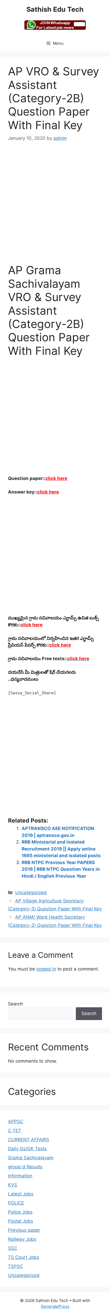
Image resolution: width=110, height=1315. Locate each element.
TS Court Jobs (23, 1257)
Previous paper (24, 1230)
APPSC (15, 1121)
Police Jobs (20, 1212)
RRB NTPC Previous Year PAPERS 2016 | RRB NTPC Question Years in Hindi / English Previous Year (61, 869)
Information (20, 1175)
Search (15, 1003)
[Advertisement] (55, 206)
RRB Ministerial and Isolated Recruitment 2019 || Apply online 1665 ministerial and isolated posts (61, 848)
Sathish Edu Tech (55, 9)
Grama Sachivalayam (30, 1157)
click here (56, 478)
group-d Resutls (25, 1166)
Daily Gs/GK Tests (27, 1148)
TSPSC (15, 1266)
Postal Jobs (20, 1221)
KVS (12, 1184)
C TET (14, 1130)
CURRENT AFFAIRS (28, 1139)
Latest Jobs (20, 1194)
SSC (12, 1248)
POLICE (16, 1203)
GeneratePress (55, 1306)
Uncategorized (31, 892)
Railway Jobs (22, 1239)
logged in (46, 969)
